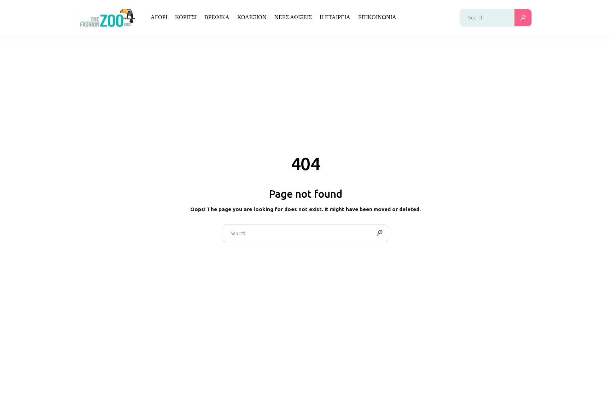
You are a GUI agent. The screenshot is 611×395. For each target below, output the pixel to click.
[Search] (522, 17)
